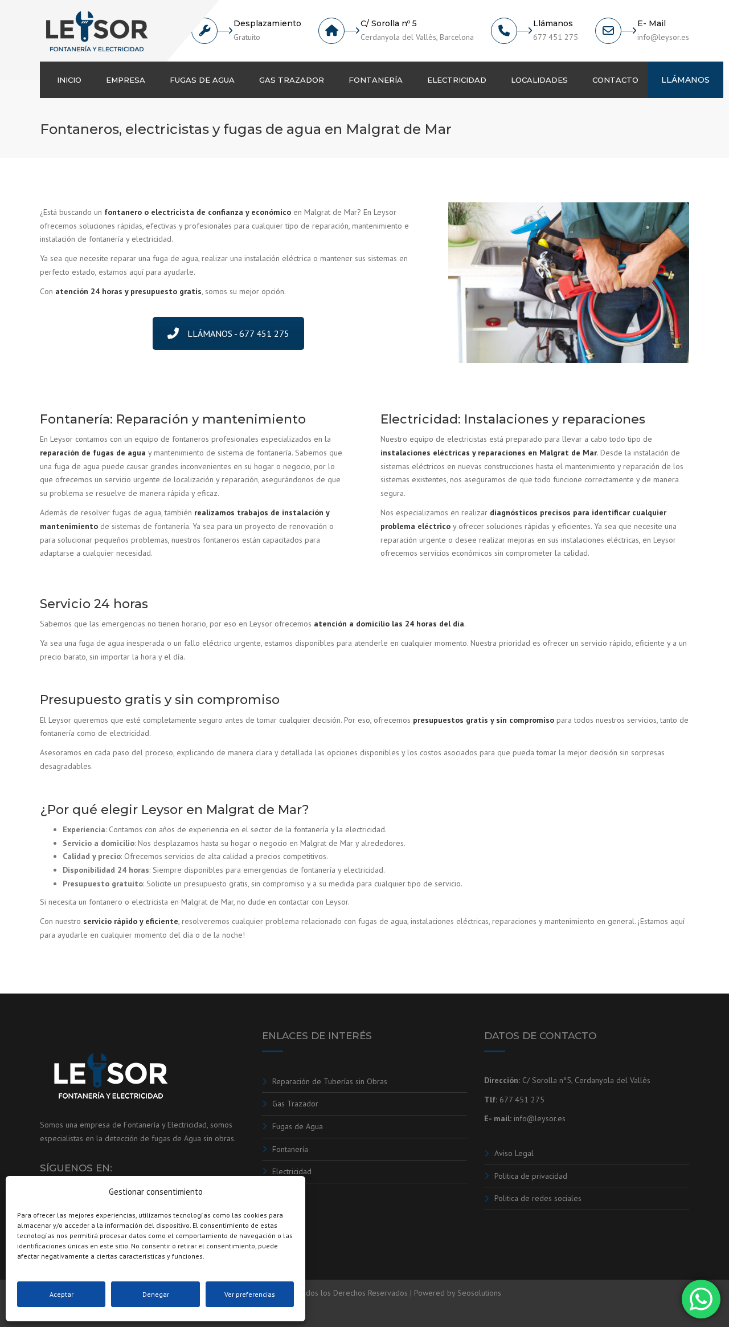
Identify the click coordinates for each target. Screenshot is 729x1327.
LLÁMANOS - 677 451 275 (238, 333)
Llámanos (685, 80)
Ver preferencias (249, 1294)
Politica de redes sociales (537, 1198)
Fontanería (290, 1149)
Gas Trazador (295, 1103)
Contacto (615, 79)
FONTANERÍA (376, 79)
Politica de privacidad (530, 1176)
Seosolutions (479, 1293)
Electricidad (292, 1171)
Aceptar (61, 1294)
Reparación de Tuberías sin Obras (329, 1081)
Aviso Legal (514, 1153)
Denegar (155, 1294)
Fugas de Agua (297, 1126)
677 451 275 (521, 1099)
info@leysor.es (540, 1118)
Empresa (125, 79)
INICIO (69, 79)
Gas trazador (291, 79)
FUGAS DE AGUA (202, 79)
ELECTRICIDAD (456, 79)
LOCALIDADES (539, 79)
